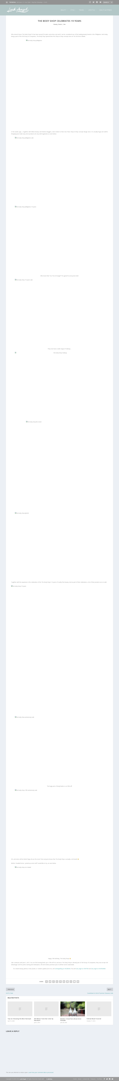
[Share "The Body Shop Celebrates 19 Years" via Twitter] (50, 981)
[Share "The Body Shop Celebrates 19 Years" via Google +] (53, 981)
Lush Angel (23, 1079)
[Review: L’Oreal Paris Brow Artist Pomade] (72, 1008)
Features (93, 1079)
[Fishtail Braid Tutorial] (99, 1008)
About (79, 1079)
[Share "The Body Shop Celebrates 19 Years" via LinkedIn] (64, 981)
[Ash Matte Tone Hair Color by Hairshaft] (46, 1008)
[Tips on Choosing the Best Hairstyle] (20, 1008)
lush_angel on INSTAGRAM (98, 968)
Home (75, 1079)
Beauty (63, 10)
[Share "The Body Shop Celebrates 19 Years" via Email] (74, 981)
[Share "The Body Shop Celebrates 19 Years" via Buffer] (67, 981)
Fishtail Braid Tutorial (94, 1019)
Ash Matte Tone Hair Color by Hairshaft (43, 1019)
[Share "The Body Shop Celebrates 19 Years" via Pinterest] (60, 981)
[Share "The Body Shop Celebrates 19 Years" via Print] (78, 981)
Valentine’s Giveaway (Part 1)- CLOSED (27, 2)
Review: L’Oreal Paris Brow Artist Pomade (70, 1019)
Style (72, 10)
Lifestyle (91, 10)
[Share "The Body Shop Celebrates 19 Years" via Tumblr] (57, 981)
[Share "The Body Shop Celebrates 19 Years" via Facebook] (46, 981)
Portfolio (99, 1079)
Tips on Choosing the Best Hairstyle (19, 1019)
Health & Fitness (105, 10)
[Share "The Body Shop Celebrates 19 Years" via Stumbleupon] (71, 981)
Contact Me (86, 1079)
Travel (81, 10)
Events (60, 24)
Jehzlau (50, 1079)
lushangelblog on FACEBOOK (62, 968)
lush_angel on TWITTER (82, 968)
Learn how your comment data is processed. (41, 1072)
